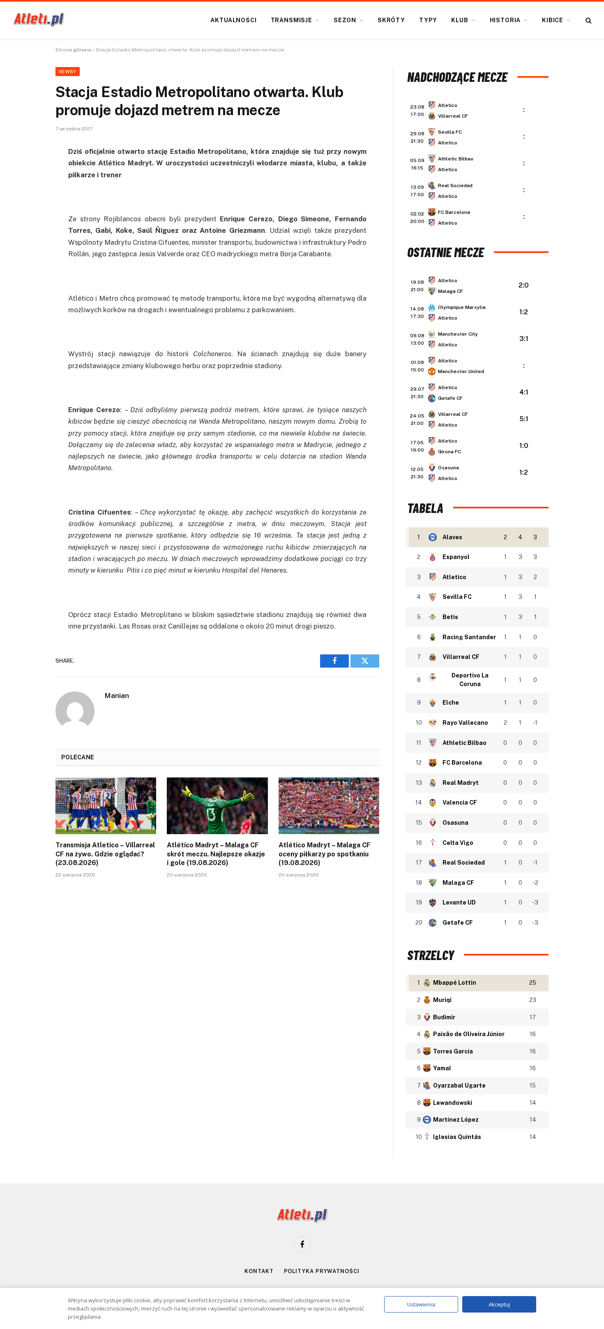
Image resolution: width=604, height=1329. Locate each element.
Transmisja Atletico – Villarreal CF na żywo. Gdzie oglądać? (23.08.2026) (105, 854)
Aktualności (233, 20)
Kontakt (258, 1271)
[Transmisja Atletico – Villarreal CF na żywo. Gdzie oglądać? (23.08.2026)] (105, 805)
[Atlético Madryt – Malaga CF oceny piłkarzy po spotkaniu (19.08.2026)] (329, 805)
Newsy (67, 71)
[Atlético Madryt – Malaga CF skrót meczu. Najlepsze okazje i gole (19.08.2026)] (217, 805)
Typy (428, 20)
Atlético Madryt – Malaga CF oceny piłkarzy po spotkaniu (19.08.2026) (325, 854)
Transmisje (291, 20)
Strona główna (73, 50)
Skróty (391, 20)
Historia (505, 20)
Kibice (552, 20)
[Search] (588, 20)
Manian (117, 695)
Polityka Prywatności (322, 1271)
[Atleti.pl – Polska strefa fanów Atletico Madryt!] (38, 20)
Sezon (345, 20)
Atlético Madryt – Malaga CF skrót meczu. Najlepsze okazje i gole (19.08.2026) (216, 854)
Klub (459, 20)
